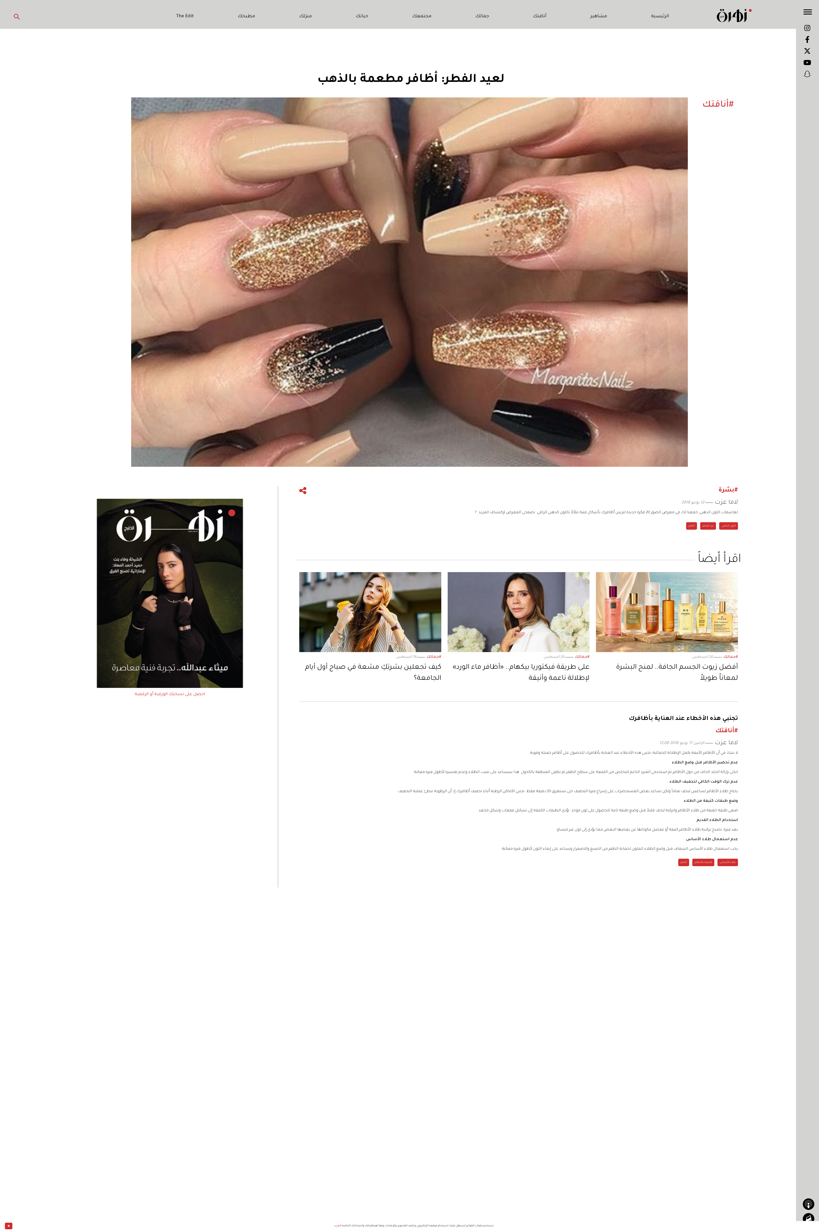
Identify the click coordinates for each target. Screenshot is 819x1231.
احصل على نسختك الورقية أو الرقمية (170, 694)
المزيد (337, 1225)
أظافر (691, 526)
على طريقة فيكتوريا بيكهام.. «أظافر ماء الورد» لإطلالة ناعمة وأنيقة (521, 673)
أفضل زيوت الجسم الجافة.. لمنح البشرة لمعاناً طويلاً (677, 673)
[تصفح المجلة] (808, 1219)
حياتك (362, 16)
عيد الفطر (708, 526)
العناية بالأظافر (703, 862)
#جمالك (730, 657)
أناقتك (539, 16)
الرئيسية (660, 16)
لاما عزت (726, 502)
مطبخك (246, 16)
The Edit (185, 16)
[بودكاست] (808, 1204)
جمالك (482, 16)
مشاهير (598, 16)
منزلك (305, 16)
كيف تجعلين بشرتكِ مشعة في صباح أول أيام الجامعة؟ (373, 673)
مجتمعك (421, 16)
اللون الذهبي (728, 526)
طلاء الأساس (728, 862)
